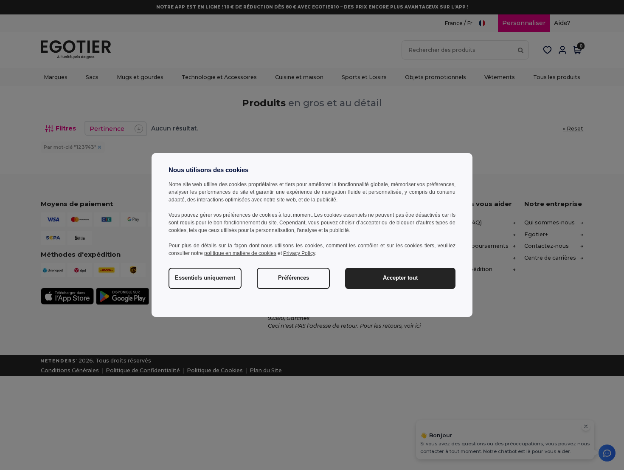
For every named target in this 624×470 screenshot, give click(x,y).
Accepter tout (400, 278)
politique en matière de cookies (240, 253)
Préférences (293, 278)
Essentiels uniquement (205, 278)
